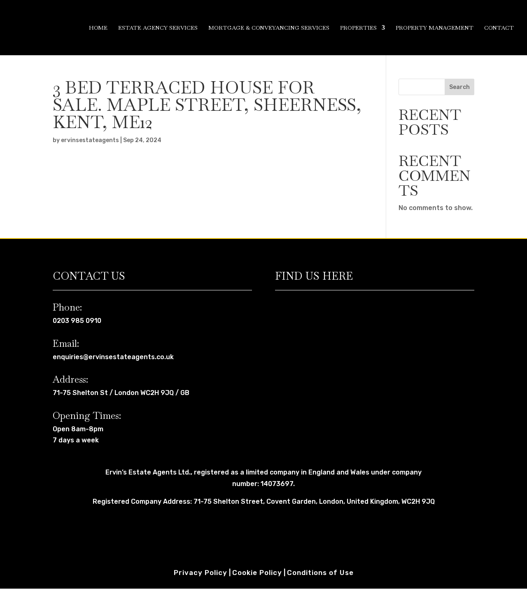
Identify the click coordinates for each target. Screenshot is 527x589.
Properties (358, 28)
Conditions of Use (320, 572)
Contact (499, 28)
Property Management (434, 28)
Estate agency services (158, 28)
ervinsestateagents (90, 140)
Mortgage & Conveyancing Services (268, 28)
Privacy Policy (200, 572)
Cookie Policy (257, 572)
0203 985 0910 (77, 321)
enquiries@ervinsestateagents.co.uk (113, 357)
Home (98, 28)
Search (459, 87)
